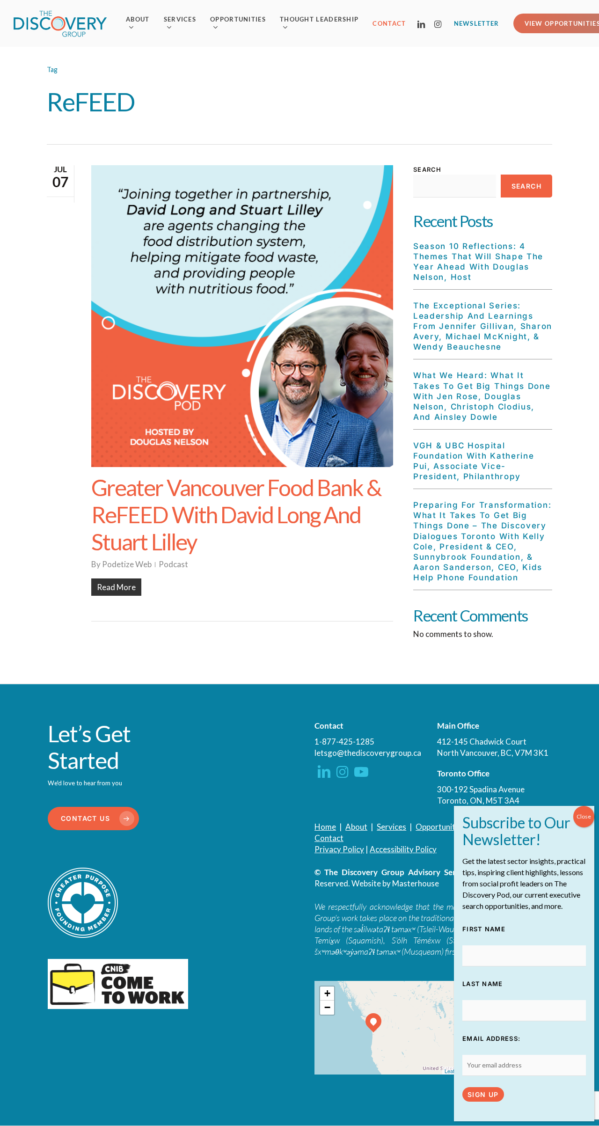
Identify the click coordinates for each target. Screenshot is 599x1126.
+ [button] (327, 993)
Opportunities (440, 827)
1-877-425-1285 (344, 741)
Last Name (482, 983)
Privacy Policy (339, 849)
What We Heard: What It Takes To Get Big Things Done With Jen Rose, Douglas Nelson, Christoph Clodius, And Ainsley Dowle (482, 396)
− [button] (327, 1007)
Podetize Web (127, 564)
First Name (483, 929)
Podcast (173, 564)
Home (325, 827)
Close (584, 816)
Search (427, 169)
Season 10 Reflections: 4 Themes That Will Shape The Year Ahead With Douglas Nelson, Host (478, 261)
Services (391, 827)
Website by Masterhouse (395, 883)
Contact (328, 838)
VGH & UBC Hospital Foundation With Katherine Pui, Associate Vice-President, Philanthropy (473, 461)
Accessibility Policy (403, 849)
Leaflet (452, 1071)
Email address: (491, 1038)
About (356, 827)
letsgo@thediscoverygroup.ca (367, 753)
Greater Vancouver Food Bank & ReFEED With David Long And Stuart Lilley (236, 514)
